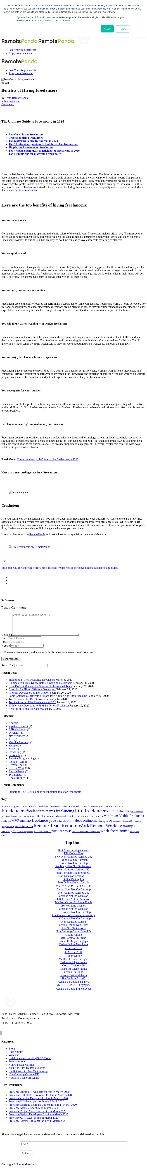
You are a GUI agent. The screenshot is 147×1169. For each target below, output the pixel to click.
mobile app (6, 821)
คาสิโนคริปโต (73, 948)
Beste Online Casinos (73, 905)
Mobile (13, 745)
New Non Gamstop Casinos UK (73, 856)
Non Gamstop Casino (73, 921)
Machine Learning (19, 742)
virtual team (42, 831)
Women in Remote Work (89, 832)
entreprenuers (107, 805)
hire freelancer (12, 101)
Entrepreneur (8, 567)
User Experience (26, 832)
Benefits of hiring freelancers (26, 134)
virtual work (61, 831)
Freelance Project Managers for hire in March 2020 (37, 1111)
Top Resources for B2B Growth (27, 699)
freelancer (119, 806)
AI (2, 806)
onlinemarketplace (93, 567)
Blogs (12, 1048)
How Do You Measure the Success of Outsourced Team (40, 686)
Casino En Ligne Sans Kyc (73, 981)
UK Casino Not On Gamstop (73, 899)
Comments (7, 104)
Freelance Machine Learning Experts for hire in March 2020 (43, 1104)
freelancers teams (40, 811)
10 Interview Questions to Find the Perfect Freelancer (39, 705)
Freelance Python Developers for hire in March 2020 (38, 1114)
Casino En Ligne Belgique (73, 941)
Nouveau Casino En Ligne (24, 1077)
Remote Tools (16, 764)
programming (8, 826)
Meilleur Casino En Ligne (73, 959)
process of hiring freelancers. (22, 190)
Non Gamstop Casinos (21, 1064)
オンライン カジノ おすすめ (73, 885)
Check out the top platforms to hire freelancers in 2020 (47, 459)
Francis (13, 791)
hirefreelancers (119, 811)
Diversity (14, 732)
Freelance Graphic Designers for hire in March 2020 (38, 1098)
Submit (26, 1153)
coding (64, 806)
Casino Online (73, 934)
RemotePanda (37, 534)
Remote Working (106, 825)
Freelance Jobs (17, 1061)
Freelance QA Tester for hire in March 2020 (33, 1117)
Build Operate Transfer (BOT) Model (30, 1058)
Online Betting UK (73, 879)
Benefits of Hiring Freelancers (26, 708)
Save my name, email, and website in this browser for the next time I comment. (49, 652)
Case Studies (16, 1051)
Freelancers (23, 567)
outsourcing (15, 755)
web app (75, 832)
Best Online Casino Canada (73, 882)
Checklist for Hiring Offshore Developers (32, 689)
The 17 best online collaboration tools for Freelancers (51, 791)
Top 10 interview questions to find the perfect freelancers (43, 144)
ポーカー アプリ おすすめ (73, 985)
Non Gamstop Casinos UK (73, 869)
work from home (114, 830)
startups (108, 567)
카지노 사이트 (73, 952)
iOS (11, 739)
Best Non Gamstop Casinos (73, 850)
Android (13, 722)
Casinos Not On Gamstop (73, 895)
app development (18, 726)
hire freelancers (39, 567)
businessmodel (55, 806)
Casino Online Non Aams (73, 924)
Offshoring (15, 751)
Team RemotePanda (16, 97)
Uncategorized (17, 777)
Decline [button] (122, 28)
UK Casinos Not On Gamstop (73, 912)
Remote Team (16, 761)
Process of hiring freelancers (26, 137)
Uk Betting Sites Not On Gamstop (28, 1071)
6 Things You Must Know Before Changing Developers (40, 682)
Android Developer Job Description (29, 692)
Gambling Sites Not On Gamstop (73, 866)
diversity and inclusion (77, 806)
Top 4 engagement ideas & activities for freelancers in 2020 (44, 150)
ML (142, 816)
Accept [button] (107, 28)
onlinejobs (76, 567)
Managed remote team (67, 815)
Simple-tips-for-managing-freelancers (31, 147)
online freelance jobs (38, 820)
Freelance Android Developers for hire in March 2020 (39, 1091)
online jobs (61, 821)
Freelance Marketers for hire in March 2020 (33, 1107)
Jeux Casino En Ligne (73, 937)
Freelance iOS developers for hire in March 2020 (36, 1101)
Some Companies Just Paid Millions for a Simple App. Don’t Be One (48, 695)
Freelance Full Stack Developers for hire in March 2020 (40, 1095)
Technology (15, 774)
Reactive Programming (22, 758)
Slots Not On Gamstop (73, 928)
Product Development (132, 821)
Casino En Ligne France (73, 962)
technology (7, 831)
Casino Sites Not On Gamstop (73, 889)
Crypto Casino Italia (73, 965)
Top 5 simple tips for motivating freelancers (35, 153)
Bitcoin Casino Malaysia (73, 975)
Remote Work (16, 768)
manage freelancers (59, 567)
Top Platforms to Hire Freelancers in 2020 (32, 702)
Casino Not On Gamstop (74, 859)
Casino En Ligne (73, 971)
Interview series (27, 815)
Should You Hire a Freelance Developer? (32, 679)
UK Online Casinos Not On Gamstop (73, 915)
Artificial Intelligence (39, 806)
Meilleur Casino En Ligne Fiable (73, 902)
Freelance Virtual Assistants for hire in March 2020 (37, 1120)
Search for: (7, 665)
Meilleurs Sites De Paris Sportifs (27, 1067)
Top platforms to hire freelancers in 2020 (33, 140)
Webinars (14, 1055)
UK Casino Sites (73, 853)
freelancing (65, 811)
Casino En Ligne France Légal (73, 988)
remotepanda (24, 826)
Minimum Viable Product (122, 816)
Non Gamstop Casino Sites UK (73, 872)
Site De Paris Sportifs (73, 978)
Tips (116, 567)
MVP (12, 748)
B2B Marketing (17, 729)
